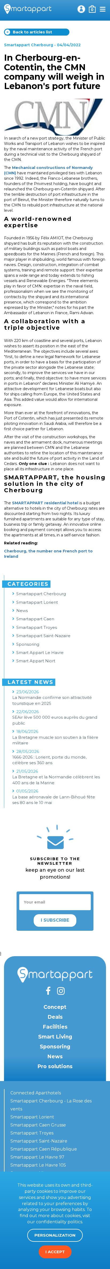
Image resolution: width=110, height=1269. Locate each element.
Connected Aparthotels (35, 1092)
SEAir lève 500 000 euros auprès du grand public (54, 720)
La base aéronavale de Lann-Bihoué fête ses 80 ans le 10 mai (53, 799)
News (22, 610)
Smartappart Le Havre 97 (37, 1157)
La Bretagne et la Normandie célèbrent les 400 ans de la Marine (56, 779)
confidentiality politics (59, 1221)
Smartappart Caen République (43, 1149)
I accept (55, 1251)
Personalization (55, 1235)
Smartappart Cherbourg (28, 45)
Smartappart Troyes (36, 627)
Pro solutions (55, 1066)
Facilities (55, 1027)
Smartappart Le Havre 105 (38, 1165)
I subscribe (55, 920)
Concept (55, 1007)
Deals (55, 1017)
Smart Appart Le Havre (40, 652)
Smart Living (55, 1037)
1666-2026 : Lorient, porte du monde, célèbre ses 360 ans (49, 760)
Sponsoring (27, 644)
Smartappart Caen (35, 618)
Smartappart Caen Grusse (38, 1125)
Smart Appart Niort (35, 660)
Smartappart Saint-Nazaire (43, 635)
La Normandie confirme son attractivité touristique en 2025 (52, 700)
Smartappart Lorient (37, 602)
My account (81, 9)
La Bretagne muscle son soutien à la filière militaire (55, 740)
